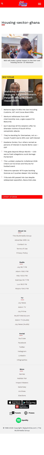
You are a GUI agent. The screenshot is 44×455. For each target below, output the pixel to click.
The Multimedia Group (22, 236)
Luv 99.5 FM (22, 284)
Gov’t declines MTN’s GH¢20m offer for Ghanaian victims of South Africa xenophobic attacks (20, 128)
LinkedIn (22, 356)
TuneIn (17, 413)
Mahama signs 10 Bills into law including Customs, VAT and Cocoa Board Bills (20, 111)
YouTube (22, 338)
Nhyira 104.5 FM (22, 289)
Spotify (24, 420)
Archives (22, 391)
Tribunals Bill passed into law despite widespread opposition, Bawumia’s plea (20, 178)
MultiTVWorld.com (22, 316)
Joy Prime (22, 311)
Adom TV (22, 307)
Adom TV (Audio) (22, 320)
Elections (22, 395)
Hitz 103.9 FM (22, 276)
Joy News (22, 303)
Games (22, 374)
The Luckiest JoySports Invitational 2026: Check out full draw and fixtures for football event (21, 163)
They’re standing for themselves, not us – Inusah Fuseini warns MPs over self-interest (22, 136)
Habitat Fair (22, 378)
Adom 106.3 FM (22, 271)
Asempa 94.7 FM (22, 280)
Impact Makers (22, 383)
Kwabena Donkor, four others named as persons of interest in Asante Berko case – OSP (21, 144)
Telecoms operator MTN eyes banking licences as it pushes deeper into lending (20, 172)
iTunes (31, 413)
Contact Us (22, 244)
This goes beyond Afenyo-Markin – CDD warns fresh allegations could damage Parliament (20, 154)
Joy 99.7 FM (22, 267)
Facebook (22, 343)
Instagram (22, 351)
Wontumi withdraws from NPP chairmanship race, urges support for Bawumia (19, 119)
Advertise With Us (22, 240)
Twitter (22, 347)
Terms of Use (22, 249)
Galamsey (22, 387)
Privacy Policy (22, 253)
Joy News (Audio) (22, 324)
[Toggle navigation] (40, 4)
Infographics (22, 360)
